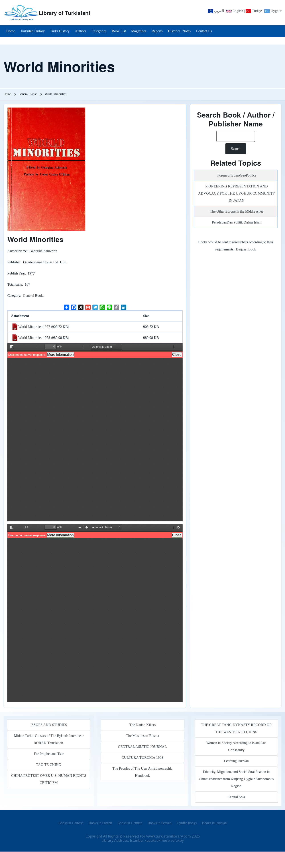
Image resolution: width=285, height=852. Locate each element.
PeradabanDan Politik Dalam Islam (236, 222)
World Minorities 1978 (34, 338)
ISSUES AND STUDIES (49, 725)
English (237, 11)
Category (13, 295)
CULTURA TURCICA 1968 (142, 757)
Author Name (17, 251)
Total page (14, 284)
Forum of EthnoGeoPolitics (236, 175)
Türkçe (256, 11)
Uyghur (275, 11)
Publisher (13, 262)
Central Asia (236, 797)
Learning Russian (236, 761)
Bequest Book (246, 249)
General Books (33, 295)
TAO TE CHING (48, 765)
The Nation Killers (142, 725)
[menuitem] (11, 31)
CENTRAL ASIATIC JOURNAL (142, 746)
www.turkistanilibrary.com (168, 836)
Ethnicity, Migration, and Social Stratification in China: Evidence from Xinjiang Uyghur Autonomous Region (236, 779)
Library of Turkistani (64, 13)
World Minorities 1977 (34, 327)
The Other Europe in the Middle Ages (236, 211)
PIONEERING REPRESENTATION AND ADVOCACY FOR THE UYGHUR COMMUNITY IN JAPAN (236, 193)
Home (7, 94)
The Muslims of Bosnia (142, 736)
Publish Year (16, 273)
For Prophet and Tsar (48, 754)
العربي (218, 11)
